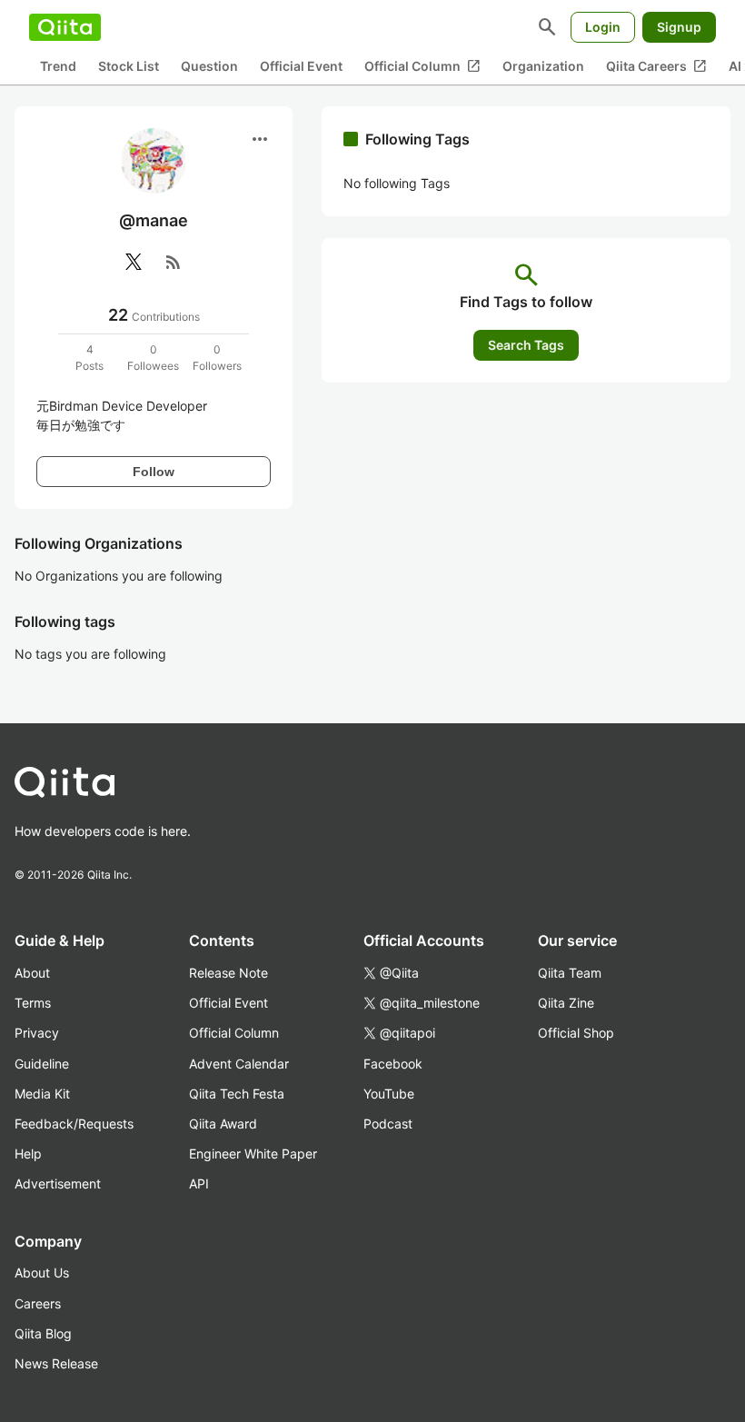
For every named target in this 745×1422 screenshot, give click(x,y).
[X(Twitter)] (134, 262)
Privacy (37, 1032)
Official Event (301, 66)
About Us (42, 1272)
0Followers (217, 358)
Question (209, 66)
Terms (33, 1002)
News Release (56, 1363)
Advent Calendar (239, 1063)
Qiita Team (569, 972)
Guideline (42, 1063)
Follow (153, 471)
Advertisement (58, 1183)
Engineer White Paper (253, 1153)
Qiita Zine (566, 1002)
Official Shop (576, 1032)
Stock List (128, 66)
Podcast (387, 1123)
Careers (38, 1303)
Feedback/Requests (74, 1123)
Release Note (228, 972)
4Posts (89, 358)
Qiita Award (223, 1123)
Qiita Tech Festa (236, 1093)
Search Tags (526, 345)
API (199, 1183)
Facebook (392, 1063)
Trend (58, 66)
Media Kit (42, 1093)
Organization (543, 66)
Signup (679, 27)
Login (603, 27)
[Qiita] (65, 27)
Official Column (422, 66)
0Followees (153, 358)
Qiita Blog (43, 1333)
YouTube (388, 1093)
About (32, 972)
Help (28, 1153)
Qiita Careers (656, 66)
